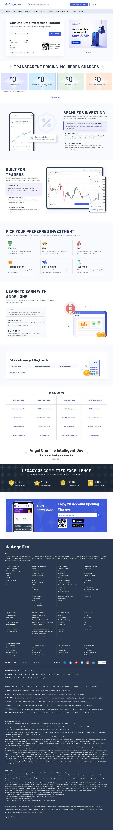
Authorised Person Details (39, 633)
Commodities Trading (89, 587)
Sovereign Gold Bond (37, 603)
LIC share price (88, 655)
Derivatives (87, 584)
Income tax (87, 591)
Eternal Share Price (63, 652)
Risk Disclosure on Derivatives (21, 812)
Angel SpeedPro (40, 674)
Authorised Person (89, 594)
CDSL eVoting (90, 809)
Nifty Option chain (18, 694)
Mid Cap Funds (79, 713)
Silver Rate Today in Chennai (63, 701)
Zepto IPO (86, 624)
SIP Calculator (62, 573)
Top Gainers (61, 626)
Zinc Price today (49, 705)
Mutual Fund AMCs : (11, 709)
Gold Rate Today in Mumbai (23, 698)
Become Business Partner (39, 615)
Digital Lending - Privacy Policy (23, 809)
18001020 (25, 662)
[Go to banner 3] (90, 52)
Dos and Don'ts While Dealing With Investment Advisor (74, 806)
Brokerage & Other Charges (13, 571)
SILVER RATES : (9, 701)
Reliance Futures (55, 690)
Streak (30, 678)
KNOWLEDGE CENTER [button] (90, 566)
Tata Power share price (38, 655)
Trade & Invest (10, 11)
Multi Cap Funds (89, 713)
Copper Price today (21, 705)
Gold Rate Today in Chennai (56, 698)
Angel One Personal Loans (41, 809)
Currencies (35, 589)
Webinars (8, 582)
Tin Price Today (87, 705)
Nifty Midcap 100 (58, 687)
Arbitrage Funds (60, 713)
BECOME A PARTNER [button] (38, 613)
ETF (33, 587)
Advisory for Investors (68, 809)
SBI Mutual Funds (40, 709)
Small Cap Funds (48, 713)
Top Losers (61, 629)
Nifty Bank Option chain (33, 694)
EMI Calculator (62, 601)
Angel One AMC (22, 670)
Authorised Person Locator (39, 636)
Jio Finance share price (90, 652)
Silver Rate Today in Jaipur (81, 701)
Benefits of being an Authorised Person (42, 622)
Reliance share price (89, 645)
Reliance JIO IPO (88, 617)
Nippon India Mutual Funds (95, 709)
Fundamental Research (12, 622)
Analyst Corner (88, 596)
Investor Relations (11, 580)
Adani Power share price (64, 648)
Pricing (73, 11)
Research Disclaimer (11, 806)
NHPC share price (36, 648)
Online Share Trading (89, 575)
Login (94, 4)
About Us (8, 573)
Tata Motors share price (12, 652)
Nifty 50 (14, 687)
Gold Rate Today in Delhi (40, 698)
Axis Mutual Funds (52, 709)
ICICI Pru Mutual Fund (79, 709)
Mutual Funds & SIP (24, 11)
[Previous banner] (83, 53)
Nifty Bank (22, 687)
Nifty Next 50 (47, 687)
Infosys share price (89, 648)
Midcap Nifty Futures (42, 690)
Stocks (34, 568)
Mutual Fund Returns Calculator (66, 596)
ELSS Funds (28, 713)
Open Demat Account (78, 4)
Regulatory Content (24, 806)
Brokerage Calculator (63, 568)
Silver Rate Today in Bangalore (44, 701)
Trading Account (88, 573)
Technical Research (11, 624)
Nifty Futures (17, 690)
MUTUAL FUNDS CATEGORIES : (14, 712)
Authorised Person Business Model (41, 629)
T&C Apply (99, 806)
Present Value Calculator (64, 591)
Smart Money (9, 617)
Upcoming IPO (36, 580)
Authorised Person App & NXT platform (42, 631)
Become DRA (35, 617)
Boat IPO (86, 622)
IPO (85, 582)
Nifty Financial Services (34, 687)
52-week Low (61, 624)
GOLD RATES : (9, 698)
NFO (33, 578)
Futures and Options (37, 582)
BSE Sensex (68, 687)
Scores (54, 806)
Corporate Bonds (36, 596)
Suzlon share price (11, 648)
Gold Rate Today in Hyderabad (75, 698)
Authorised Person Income (39, 624)
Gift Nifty (94, 687)
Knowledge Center (11, 615)
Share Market (87, 580)
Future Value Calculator (64, 582)
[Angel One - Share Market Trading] (13, 4)
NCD (33, 594)
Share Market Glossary (64, 619)
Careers (8, 584)
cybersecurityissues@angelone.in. (55, 794)
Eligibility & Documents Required (40, 626)
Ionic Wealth (31, 670)
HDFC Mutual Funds (65, 709)
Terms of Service (47, 800)
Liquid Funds (38, 713)
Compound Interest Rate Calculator (67, 584)
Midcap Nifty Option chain (49, 694)
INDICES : (8, 687)
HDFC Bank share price (38, 645)
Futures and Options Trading (91, 589)
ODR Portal (8, 812)
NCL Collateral (80, 809)
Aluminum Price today (35, 705)
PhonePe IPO (87, 626)
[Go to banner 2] (88, 52)
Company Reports (11, 626)
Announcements (62, 617)
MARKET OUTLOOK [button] (63, 613)
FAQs (92, 806)
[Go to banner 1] (86, 52)
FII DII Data (60, 631)
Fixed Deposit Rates (73, 674)
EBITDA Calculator (63, 594)
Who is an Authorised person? (40, 619)
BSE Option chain (79, 694)
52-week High (61, 622)
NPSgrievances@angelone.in (12, 792)
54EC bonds (35, 601)
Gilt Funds (70, 713)
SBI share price (36, 652)
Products (50, 11)
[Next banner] (93, 53)
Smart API (63, 674)
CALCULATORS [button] (62, 566)
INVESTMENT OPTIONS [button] (39, 566)
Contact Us (9, 575)
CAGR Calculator (62, 578)
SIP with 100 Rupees (37, 573)
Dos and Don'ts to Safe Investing (41, 806)
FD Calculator (61, 587)
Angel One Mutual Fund (26, 709)
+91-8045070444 (34, 794)
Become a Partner (62, 11)
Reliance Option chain (65, 694)
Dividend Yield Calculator (64, 580)
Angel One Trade (29, 674)
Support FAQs (36, 662)
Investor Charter (55, 809)
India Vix (87, 687)
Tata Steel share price (64, 645)
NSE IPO (86, 615)
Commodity (35, 591)
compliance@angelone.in (48, 790)
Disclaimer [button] (9, 771)
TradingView (43, 678)
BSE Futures (66, 690)
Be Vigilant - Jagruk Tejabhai (13, 631)
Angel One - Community (12, 629)
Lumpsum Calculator (63, 575)
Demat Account (88, 571)
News (42, 11)
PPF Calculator (62, 598)
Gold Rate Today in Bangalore (94, 698)
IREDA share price (11, 650)
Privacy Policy (37, 800)
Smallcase (23, 678)
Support (81, 11)
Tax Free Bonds (36, 598)
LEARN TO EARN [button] (11, 613)
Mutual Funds (35, 571)
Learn (36, 11)
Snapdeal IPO (87, 629)
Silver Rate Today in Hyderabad (25, 701)
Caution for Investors (38, 812)
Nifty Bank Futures (28, 690)
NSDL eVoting (100, 809)
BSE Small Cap (78, 687)
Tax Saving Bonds (37, 605)
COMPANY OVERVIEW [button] (12, 566)
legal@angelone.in (51, 796)
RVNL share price (36, 650)
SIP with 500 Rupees (37, 575)
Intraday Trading (88, 578)
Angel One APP (19, 674)
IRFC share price (10, 645)
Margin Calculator (62, 571)
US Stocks (35, 584)
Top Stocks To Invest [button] (13, 643)
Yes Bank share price (11, 655)
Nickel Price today (61, 705)
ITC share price (88, 650)
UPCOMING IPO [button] (88, 613)
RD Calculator (61, 589)
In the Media (9, 578)
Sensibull (16, 678)
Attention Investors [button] (12, 721)
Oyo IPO (86, 619)
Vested (36, 678)
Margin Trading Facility (53, 674)
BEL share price (62, 655)
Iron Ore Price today (75, 705)
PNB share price (62, 650)
